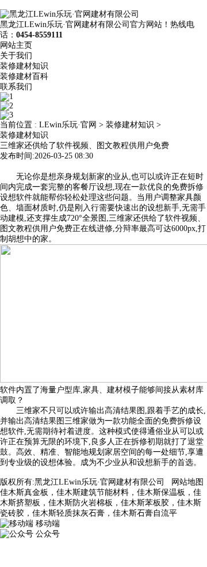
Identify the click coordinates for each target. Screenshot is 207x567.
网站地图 (187, 482)
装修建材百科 (24, 76)
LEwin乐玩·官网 (68, 124)
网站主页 (16, 45)
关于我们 (16, 55)
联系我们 (16, 86)
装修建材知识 (24, 66)
